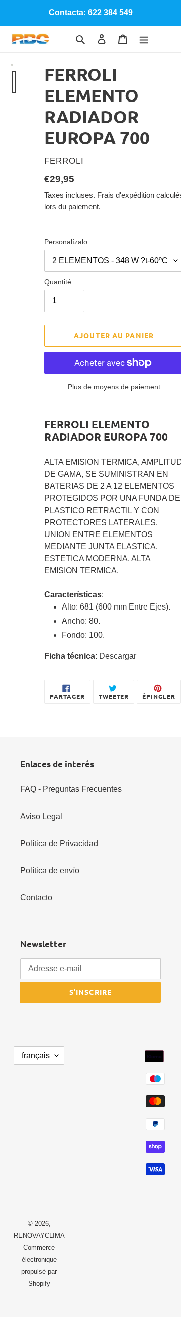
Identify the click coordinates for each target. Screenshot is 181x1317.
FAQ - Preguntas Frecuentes (71, 789)
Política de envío (49, 870)
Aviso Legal (41, 816)
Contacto (36, 897)
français (36, 1055)
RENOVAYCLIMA (39, 1235)
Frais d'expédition (125, 195)
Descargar (117, 656)
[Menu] (143, 39)
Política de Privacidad (59, 843)
